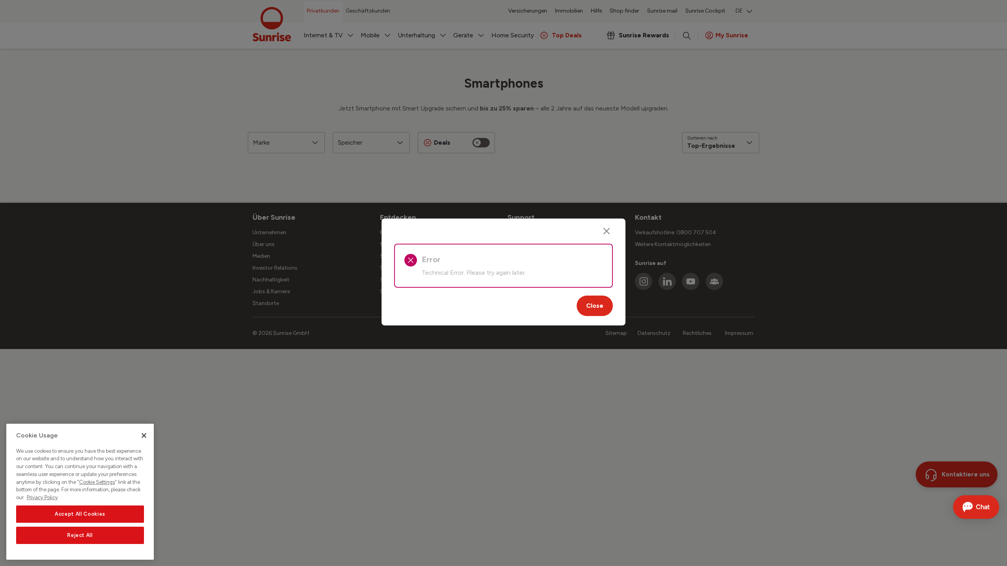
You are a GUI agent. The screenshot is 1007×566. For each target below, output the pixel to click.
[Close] (606, 231)
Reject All (80, 535)
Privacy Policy (42, 497)
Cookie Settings (97, 482)
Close (594, 305)
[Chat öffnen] (976, 507)
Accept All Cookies (80, 514)
